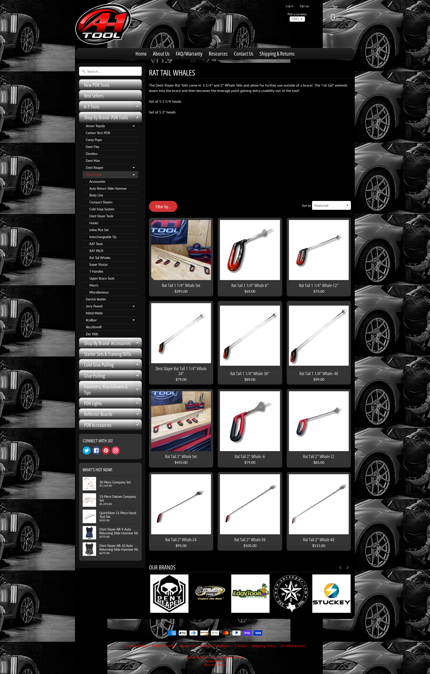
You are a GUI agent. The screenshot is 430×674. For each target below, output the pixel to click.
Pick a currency (297, 14)
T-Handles (96, 271)
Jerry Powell (112, 307)
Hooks (93, 223)
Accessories (97, 181)
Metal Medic (94, 313)
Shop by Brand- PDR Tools (113, 118)
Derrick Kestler (96, 299)
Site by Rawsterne (215, 661)
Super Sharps (98, 264)
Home (141, 53)
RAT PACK (96, 251)
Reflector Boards (113, 415)
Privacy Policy (136, 646)
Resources (218, 53)
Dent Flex (92, 147)
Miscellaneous (99, 292)
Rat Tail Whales (99, 258)
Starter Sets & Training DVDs (107, 353)
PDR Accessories (113, 426)
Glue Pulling (113, 376)
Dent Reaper (112, 168)
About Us (161, 53)
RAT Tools (96, 244)
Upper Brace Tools (101, 278)
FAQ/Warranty (189, 53)
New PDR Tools (96, 84)
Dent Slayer (112, 175)
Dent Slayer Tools (101, 216)
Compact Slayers (100, 202)
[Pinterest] (106, 450)
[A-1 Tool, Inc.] (103, 24)
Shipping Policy (264, 646)
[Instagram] (116, 450)
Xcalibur (112, 321)
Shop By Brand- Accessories (113, 344)
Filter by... (163, 207)
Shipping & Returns (277, 53)
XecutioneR (94, 327)
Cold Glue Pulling (113, 365)
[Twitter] (87, 450)
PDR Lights (113, 404)
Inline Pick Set (99, 230)
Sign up (304, 6)
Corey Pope (94, 140)
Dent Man (93, 161)
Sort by (306, 205)
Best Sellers (93, 95)
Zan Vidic (92, 334)
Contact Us (243, 53)
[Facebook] (96, 450)
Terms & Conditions (215, 646)
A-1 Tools (113, 107)
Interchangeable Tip (102, 237)
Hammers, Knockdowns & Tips (113, 389)
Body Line (96, 195)
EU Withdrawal (293, 646)
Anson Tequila (112, 127)
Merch (93, 285)
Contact (241, 646)
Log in (289, 6)
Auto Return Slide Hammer (108, 188)
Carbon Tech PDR (98, 133)
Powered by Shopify (215, 664)
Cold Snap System (101, 209)
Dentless (92, 154)
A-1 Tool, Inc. (213, 657)
